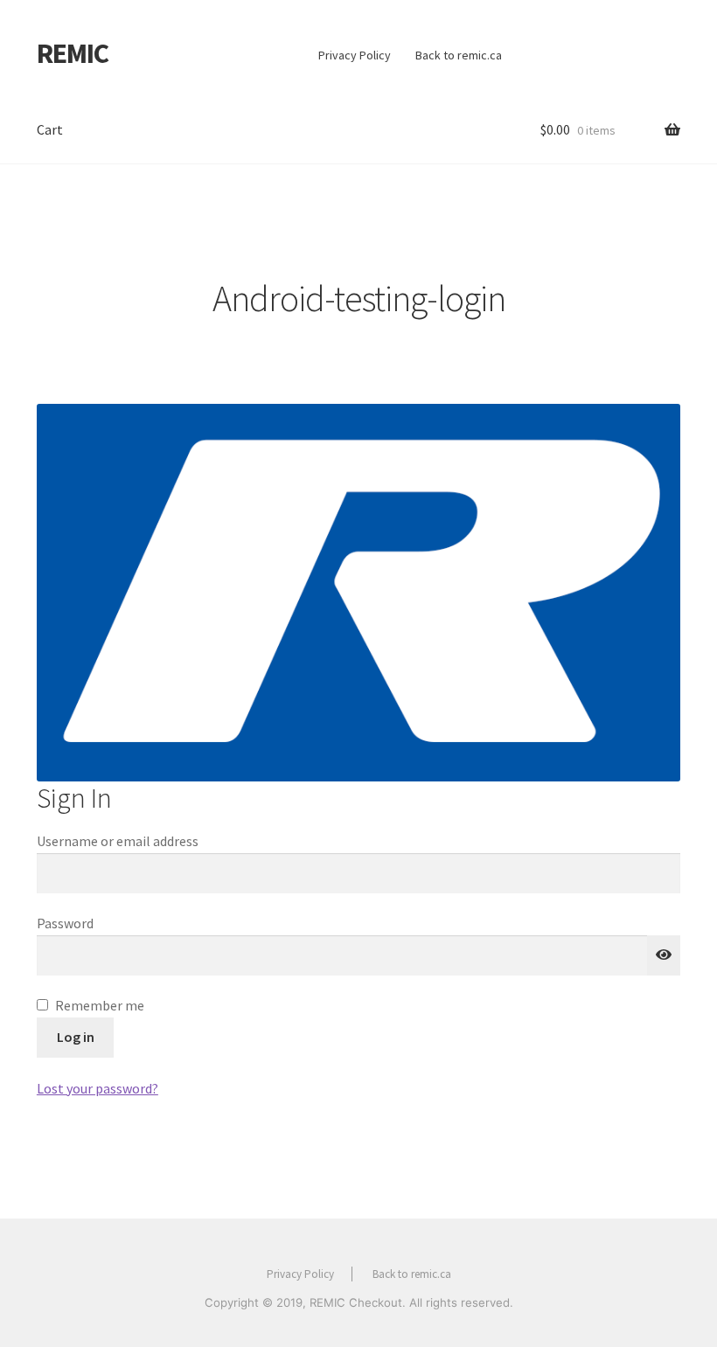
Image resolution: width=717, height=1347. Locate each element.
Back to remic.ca (458, 55)
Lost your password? (97, 1088)
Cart (50, 129)
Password (69, 923)
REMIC (72, 53)
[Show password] (663, 955)
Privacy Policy (354, 55)
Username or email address (122, 841)
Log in (75, 1036)
